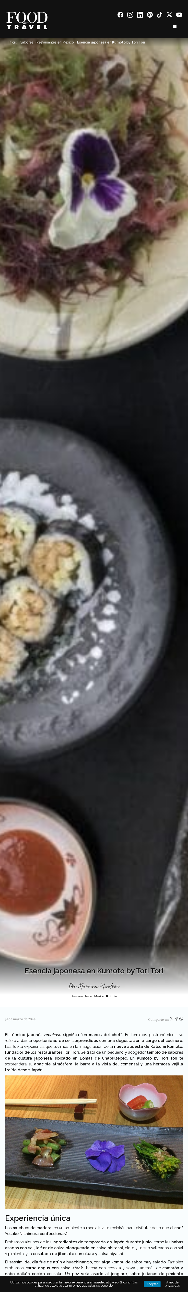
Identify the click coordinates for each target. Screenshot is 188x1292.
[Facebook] (120, 15)
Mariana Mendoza (98, 986)
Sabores (26, 42)
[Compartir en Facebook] (177, 1019)
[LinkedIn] (140, 15)
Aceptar (152, 1284)
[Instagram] (130, 15)
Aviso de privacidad (172, 1284)
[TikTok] (160, 15)
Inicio (13, 42)
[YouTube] (179, 15)
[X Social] (169, 15)
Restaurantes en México (55, 42)
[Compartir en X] (172, 1019)
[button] (174, 26)
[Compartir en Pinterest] (181, 1019)
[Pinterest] (150, 15)
